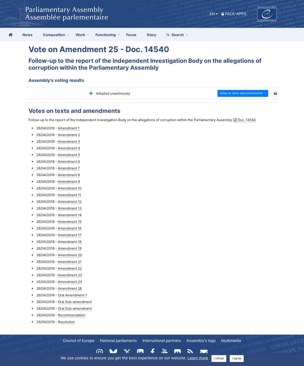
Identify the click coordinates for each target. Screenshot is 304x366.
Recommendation (71, 315)
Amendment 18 (69, 242)
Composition (54, 35)
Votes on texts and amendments (242, 93)
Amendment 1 (68, 128)
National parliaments (118, 340)
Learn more (198, 358)
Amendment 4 (69, 148)
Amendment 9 (69, 181)
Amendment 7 (69, 168)
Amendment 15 (69, 222)
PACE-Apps (235, 14)
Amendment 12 (69, 201)
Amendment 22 (70, 268)
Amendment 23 (70, 275)
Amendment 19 (69, 248)
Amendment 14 (70, 215)
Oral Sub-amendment (75, 302)
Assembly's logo (201, 340)
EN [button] (212, 14)
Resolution (66, 322)
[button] (275, 94)
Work (80, 35)
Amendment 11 (69, 195)
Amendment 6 (69, 161)
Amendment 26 (70, 288)
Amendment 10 (69, 188)
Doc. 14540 (247, 120)
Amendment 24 (70, 282)
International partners (161, 340)
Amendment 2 (69, 135)
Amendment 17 (69, 235)
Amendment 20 (70, 255)
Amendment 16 (69, 228)
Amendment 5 (69, 155)
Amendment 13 (70, 208)
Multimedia (231, 340)
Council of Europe (78, 340)
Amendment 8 (69, 175)
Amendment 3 (69, 141)
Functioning (105, 35)
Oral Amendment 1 (72, 295)
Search (178, 35)
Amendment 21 (69, 262)
